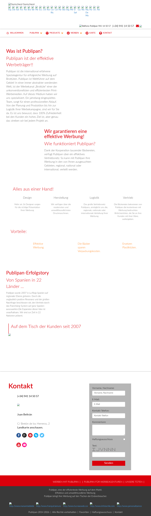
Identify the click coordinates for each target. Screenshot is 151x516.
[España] (9, 9)
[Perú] (36, 9)
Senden (108, 463)
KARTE (92, 33)
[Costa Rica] (52, 10)
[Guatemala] (79, 9)
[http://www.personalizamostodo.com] (129, 505)
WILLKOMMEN (16, 33)
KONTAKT (107, 33)
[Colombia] (56, 9)
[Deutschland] (13, 9)
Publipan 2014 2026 (38, 512)
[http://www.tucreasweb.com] (75, 505)
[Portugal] (25, 9)
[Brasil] (29, 9)
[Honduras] (90, 9)
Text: (94, 446)
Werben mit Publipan (66, 482)
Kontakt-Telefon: (100, 410)
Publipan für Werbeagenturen (103, 482)
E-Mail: (96, 399)
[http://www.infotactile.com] (102, 505)
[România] (48, 9)
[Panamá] (60, 9)
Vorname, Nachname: (103, 388)
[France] (21, 9)
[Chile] (44, 9)
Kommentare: (99, 422)
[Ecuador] (40, 9)
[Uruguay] (94, 9)
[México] (71, 9)
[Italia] (17, 9)
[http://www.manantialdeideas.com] (21, 505)
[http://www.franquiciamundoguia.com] (48, 505)
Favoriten (84, 512)
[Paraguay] (98, 9)
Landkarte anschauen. (30, 427)
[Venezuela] (33, 9)
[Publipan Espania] (18, 435)
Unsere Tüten (133, 482)
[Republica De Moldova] (87, 11)
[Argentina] (67, 9)
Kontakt (119, 512)
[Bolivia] (63, 9)
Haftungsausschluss (102, 439)
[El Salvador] (75, 10)
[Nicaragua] (83, 9)
